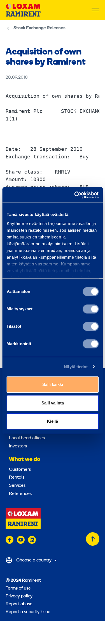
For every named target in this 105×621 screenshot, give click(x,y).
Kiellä (52, 421)
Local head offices (27, 438)
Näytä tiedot (76, 366)
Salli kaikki (52, 384)
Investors (18, 446)
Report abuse (19, 604)
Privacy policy (19, 596)
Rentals (16, 477)
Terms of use (18, 588)
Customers (20, 469)
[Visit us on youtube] (21, 540)
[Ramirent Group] (23, 10)
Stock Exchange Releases (39, 28)
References (20, 494)
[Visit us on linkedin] (32, 540)
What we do (24, 459)
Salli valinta (52, 403)
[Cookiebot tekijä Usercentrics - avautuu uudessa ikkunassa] (75, 195)
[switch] (91, 308)
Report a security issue (28, 612)
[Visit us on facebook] (9, 540)
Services (17, 485)
